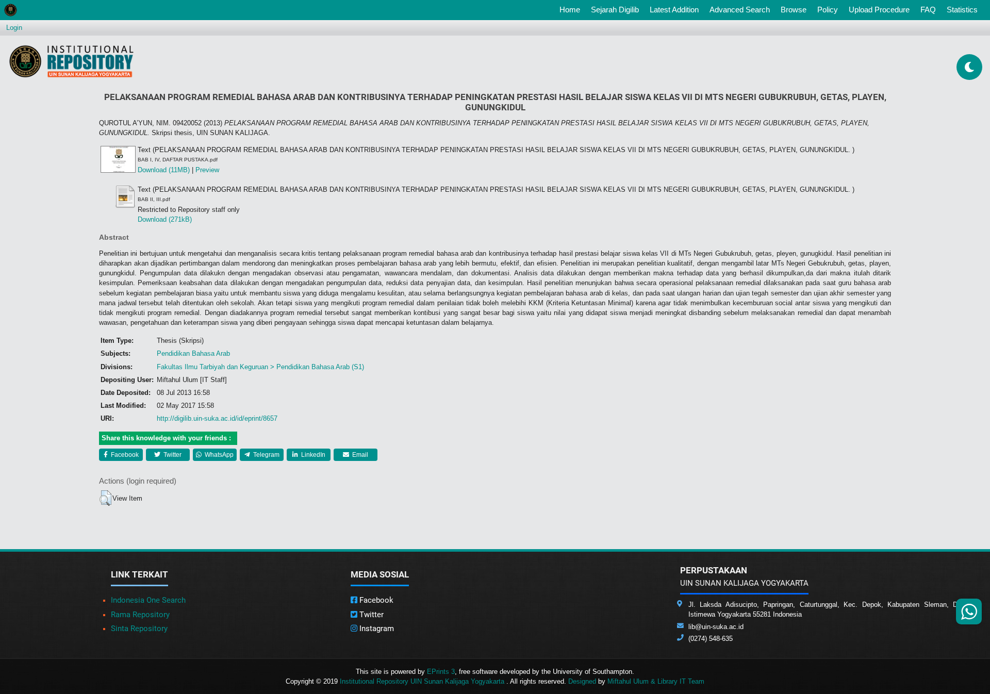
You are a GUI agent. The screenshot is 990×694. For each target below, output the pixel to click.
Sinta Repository (139, 628)
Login (14, 27)
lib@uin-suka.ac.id (716, 627)
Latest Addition (674, 9)
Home (571, 9)
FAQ (928, 9)
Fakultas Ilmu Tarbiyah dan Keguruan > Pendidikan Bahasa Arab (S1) (260, 367)
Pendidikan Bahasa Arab (193, 353)
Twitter (172, 454)
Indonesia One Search (148, 600)
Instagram (375, 628)
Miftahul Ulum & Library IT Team (655, 681)
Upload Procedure (879, 9)
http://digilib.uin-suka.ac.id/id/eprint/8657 (217, 418)
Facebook (124, 454)
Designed (582, 681)
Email (359, 454)
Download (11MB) (164, 170)
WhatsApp (218, 454)
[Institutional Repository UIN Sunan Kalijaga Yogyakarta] (71, 61)
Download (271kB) (165, 219)
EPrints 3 (441, 671)
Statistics (962, 9)
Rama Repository (140, 614)
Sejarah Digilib (615, 9)
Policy (827, 9)
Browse (793, 9)
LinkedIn (312, 454)
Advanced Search (740, 9)
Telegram (265, 454)
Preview (207, 170)
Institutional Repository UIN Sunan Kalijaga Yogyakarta (423, 681)
